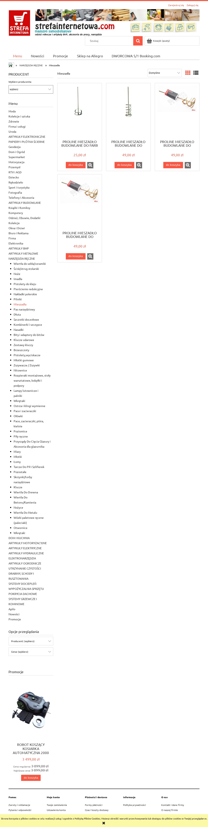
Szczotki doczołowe (26, 319)
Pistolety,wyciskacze (27, 355)
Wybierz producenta (20, 81)
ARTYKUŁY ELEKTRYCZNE (25, 548)
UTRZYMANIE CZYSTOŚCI (25, 568)
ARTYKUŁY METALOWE (23, 253)
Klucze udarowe (24, 340)
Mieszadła (20, 304)
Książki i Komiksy (19, 207)
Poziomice (20, 431)
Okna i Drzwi (17, 228)
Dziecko (14, 177)
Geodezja (15, 147)
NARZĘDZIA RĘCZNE (22, 258)
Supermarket (17, 157)
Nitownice (20, 370)
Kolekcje (14, 223)
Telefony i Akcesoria (21, 197)
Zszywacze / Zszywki (27, 365)
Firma (12, 238)
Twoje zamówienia (57, 804)
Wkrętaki (19, 401)
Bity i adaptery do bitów (29, 334)
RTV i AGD (15, 172)
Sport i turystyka (19, 187)
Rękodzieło (16, 182)
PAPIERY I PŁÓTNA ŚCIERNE (27, 141)
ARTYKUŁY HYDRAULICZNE (26, 553)
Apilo (12, 609)
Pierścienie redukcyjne (28, 289)
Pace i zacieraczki (25, 411)
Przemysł (14, 167)
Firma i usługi (17, 126)
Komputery (16, 213)
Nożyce (18, 507)
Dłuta (17, 314)
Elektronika (16, 243)
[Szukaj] (138, 41)
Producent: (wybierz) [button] (23, 641)
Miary (17, 451)
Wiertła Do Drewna (26, 492)
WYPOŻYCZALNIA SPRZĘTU (26, 588)
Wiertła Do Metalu (25, 512)
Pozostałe (20, 472)
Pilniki (18, 299)
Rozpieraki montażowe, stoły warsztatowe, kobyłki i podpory (32, 380)
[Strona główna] (104, 22)
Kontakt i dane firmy (172, 804)
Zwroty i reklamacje (19, 804)
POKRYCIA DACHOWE (23, 594)
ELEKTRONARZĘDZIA (22, 558)
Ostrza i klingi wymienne (29, 406)
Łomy (17, 461)
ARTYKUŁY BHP (19, 248)
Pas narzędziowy (24, 309)
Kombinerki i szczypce (28, 324)
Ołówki (18, 416)
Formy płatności (93, 804)
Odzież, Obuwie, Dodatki (24, 218)
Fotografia (15, 192)
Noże (17, 274)
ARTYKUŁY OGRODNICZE (25, 563)
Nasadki (19, 329)
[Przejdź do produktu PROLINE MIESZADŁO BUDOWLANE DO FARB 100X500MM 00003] (79, 111)
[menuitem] (18, 56)
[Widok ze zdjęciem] (188, 73)
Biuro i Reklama (18, 233)
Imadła (18, 279)
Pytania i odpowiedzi (20, 810)
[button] (90, 165)
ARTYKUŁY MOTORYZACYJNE (28, 543)
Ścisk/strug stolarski (26, 268)
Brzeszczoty (21, 350)
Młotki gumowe (24, 360)
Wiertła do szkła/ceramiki (30, 263)
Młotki (18, 456)
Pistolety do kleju (25, 284)
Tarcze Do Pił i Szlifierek (29, 467)
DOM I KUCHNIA (19, 538)
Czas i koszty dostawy (96, 810)
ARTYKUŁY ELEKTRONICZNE (27, 136)
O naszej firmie (169, 810)
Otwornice (20, 528)
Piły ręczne (21, 436)
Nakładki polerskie (25, 294)
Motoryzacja (16, 162)
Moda (12, 111)
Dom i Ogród (17, 152)
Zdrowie (14, 121)
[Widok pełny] (195, 73)
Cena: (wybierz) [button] (19, 651)
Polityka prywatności (134, 804)
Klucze (18, 487)
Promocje (15, 619)
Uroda (12, 131)
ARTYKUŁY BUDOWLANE (25, 202)
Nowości (14, 614)
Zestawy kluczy (23, 345)
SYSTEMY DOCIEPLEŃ (22, 583)
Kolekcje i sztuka (19, 116)
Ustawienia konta (56, 810)
